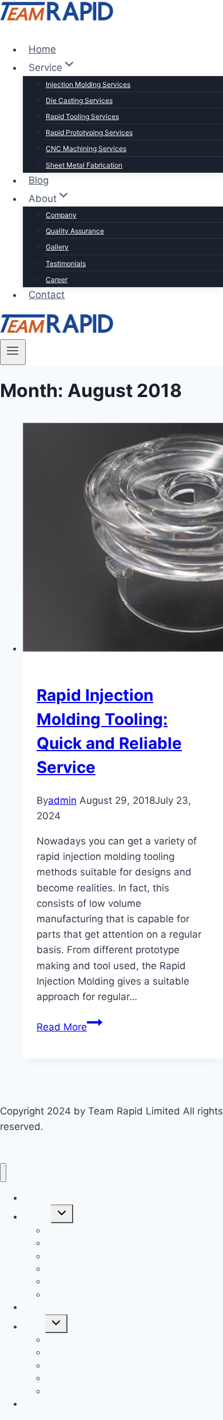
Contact (47, 294)
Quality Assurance (75, 231)
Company (61, 215)
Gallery (57, 247)
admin (62, 800)
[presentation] (123, 539)
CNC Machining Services (86, 148)
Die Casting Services (79, 100)
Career (56, 279)
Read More (69, 1027)
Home (42, 49)
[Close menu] (3, 1172)
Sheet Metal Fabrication (84, 165)
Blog (39, 180)
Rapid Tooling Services (82, 116)
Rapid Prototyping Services (89, 132)
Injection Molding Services (88, 84)
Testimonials (66, 263)
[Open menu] (13, 351)
